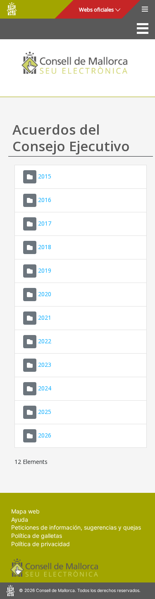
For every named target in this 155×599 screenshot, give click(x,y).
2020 (44, 294)
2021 (44, 317)
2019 (44, 270)
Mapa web (25, 511)
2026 (44, 435)
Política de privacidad (40, 543)
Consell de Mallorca (12, 8)
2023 (44, 364)
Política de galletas (36, 535)
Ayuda (19, 519)
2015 (44, 176)
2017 (44, 223)
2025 (44, 412)
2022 (44, 341)
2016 (44, 200)
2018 (44, 247)
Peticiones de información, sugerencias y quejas (76, 527)
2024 (44, 388)
